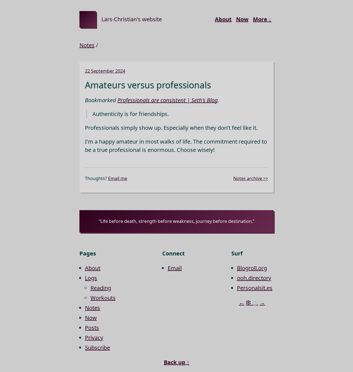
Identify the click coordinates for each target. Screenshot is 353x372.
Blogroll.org (252, 268)
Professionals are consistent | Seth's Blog (167, 100)
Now (242, 19)
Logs (91, 278)
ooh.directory (254, 278)
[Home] (87, 19)
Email (175, 268)
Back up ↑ (176, 362)
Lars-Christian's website (131, 19)
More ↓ (262, 19)
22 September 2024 (105, 71)
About (223, 19)
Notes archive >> (250, 178)
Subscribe (97, 347)
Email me (117, 178)
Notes (87, 45)
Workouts (103, 298)
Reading (100, 288)
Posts (92, 327)
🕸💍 (252, 302)
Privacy (94, 337)
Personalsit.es (254, 288)
